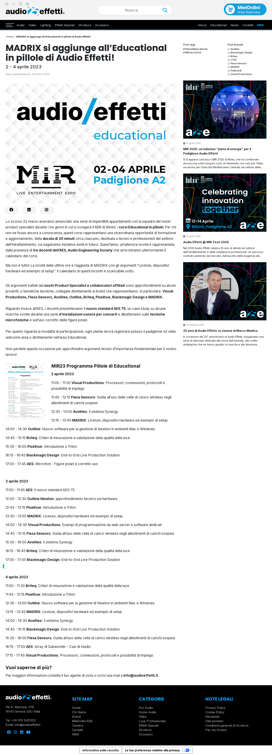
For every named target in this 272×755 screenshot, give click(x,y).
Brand (76, 716)
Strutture (84, 25)
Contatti (77, 730)
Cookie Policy (214, 712)
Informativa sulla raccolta (101, 750)
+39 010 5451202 (23, 720)
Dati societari (214, 721)
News (235, 25)
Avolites (235, 48)
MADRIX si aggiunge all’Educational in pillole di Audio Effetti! (53, 36)
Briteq (234, 56)
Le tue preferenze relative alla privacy (152, 750)
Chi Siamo (79, 712)
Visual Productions (241, 74)
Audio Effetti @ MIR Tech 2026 (206, 242)
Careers (77, 725)
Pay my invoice (216, 730)
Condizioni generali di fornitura (226, 725)
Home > (10, 36)
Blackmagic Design (241, 52)
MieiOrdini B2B (82, 721)
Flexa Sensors (239, 63)
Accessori (102, 25)
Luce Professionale (152, 721)
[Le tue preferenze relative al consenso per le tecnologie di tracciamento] (3, 566)
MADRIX (235, 66)
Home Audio (147, 712)
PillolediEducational (196, 48)
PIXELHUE (236, 70)
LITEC (234, 59)
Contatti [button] (247, 25)
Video (32, 25)
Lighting (45, 25)
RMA (260, 25)
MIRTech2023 (193, 52)
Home (76, 708)
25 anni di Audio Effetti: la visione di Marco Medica (220, 331)
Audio (20, 25)
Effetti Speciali (64, 25)
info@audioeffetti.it (140, 675)
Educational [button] (218, 25)
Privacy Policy (215, 708)
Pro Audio (146, 708)
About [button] (202, 25)
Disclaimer (212, 716)
